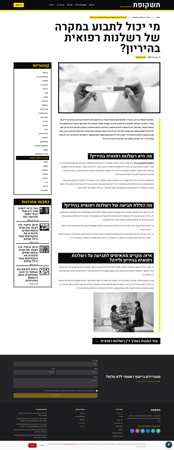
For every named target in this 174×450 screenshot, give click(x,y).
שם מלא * (95, 360)
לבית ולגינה (43, 133)
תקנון (121, 430)
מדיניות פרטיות (117, 433)
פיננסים (45, 170)
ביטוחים (45, 105)
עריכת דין (60, 5)
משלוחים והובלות (41, 146)
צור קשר (120, 420)
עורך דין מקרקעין (41, 154)
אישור (32, 445)
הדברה (45, 121)
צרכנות (45, 174)
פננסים (69, 5)
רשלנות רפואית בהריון (144, 163)
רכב (46, 182)
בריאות (91, 5)
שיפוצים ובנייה (80, 5)
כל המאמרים (118, 423)
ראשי (158, 17)
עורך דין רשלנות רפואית (141, 17)
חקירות (45, 125)
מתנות (45, 150)
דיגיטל (51, 5)
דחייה (42, 445)
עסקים (45, 166)
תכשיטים (44, 190)
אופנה (45, 97)
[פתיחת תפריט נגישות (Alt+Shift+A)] (168, 445)
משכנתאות (44, 141)
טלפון (96, 369)
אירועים (45, 101)
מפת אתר (119, 426)
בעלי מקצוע (43, 113)
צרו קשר (19, 5)
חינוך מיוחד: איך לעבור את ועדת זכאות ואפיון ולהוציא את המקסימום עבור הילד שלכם (32, 420)
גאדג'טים (44, 117)
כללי (46, 129)
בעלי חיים (44, 109)
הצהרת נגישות (118, 436)
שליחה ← (55, 395)
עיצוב (46, 162)
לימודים (45, 137)
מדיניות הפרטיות (69, 444)
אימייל (53, 369)
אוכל (46, 93)
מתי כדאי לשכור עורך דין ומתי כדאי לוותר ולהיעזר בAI (33, 414)
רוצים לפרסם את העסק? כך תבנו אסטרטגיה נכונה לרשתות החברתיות (30, 431)
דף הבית (120, 413)
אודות (120, 416)
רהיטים (45, 178)
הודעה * (95, 377)
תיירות (45, 186)
